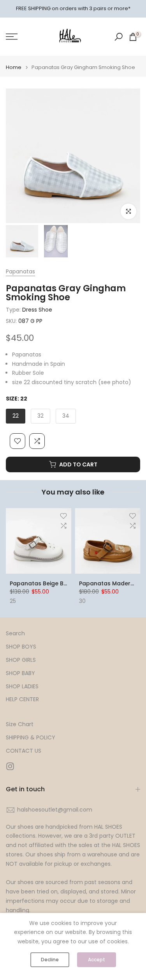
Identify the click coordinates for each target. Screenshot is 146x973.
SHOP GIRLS (21, 660)
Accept (96, 959)
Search (15, 633)
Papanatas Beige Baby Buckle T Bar (60, 583)
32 (40, 416)
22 (15, 416)
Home (13, 67)
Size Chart (19, 724)
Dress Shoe (37, 310)
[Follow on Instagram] (10, 766)
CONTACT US (23, 751)
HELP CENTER (22, 699)
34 (65, 416)
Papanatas (20, 271)
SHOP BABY (20, 673)
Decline (50, 959)
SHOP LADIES (22, 686)
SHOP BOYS (21, 646)
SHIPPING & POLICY (30, 737)
